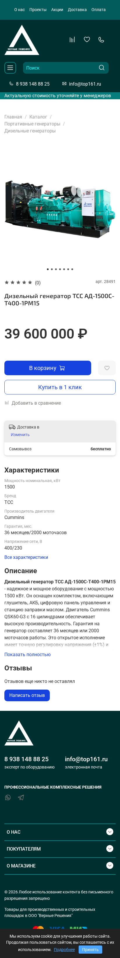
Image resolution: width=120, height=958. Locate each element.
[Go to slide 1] (48, 269)
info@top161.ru (85, 83)
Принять (90, 949)
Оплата (98, 9)
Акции (57, 9)
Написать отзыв (27, 695)
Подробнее (64, 949)
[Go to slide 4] (60, 269)
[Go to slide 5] (64, 269)
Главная (13, 117)
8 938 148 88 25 (33, 83)
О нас (19, 9)
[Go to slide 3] (56, 269)
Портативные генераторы (32, 124)
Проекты (38, 9)
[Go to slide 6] (68, 269)
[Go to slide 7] (72, 269)
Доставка (77, 9)
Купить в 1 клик (60, 387)
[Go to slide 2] (52, 269)
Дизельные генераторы (30, 131)
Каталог (38, 117)
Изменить (20, 434)
